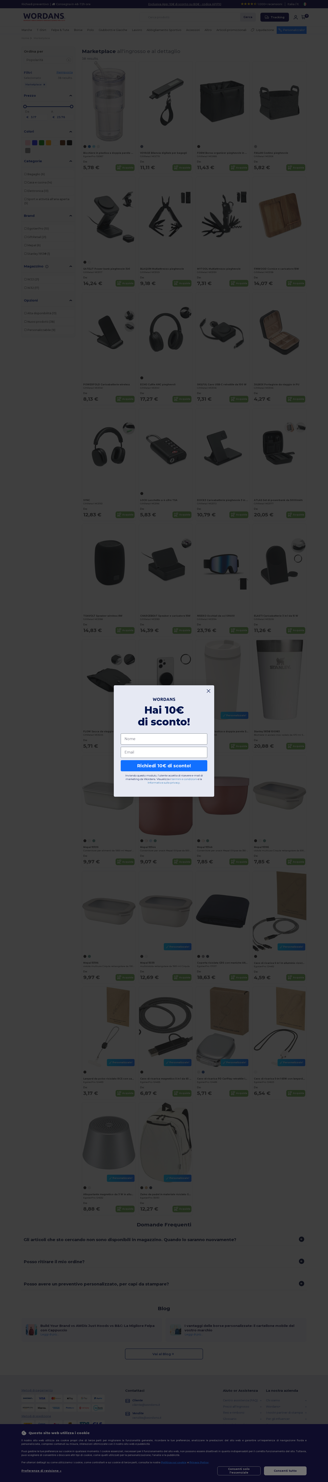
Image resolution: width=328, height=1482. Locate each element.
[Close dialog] (208, 691)
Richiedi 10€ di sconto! (164, 765)
